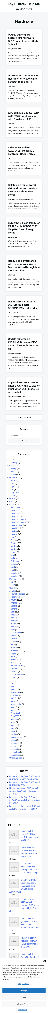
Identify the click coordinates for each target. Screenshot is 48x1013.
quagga (14, 725)
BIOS (9, 49)
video (13, 495)
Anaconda (15, 603)
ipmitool (14, 671)
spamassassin (17, 737)
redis (13, 728)
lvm (12, 555)
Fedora (14, 540)
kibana (13, 677)
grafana (14, 662)
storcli (30, 199)
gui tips (14, 549)
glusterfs (14, 659)
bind (12, 618)
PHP (13, 585)
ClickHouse (16, 633)
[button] (44, 961)
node (13, 472)
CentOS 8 (15, 516)
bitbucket (14, 621)
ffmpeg (13, 654)
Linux (10, 275)
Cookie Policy (22, 1010)
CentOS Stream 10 (19, 519)
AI (10, 460)
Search (24, 440)
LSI (9, 158)
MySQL (14, 698)
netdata (15, 695)
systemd (14, 749)
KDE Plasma (16, 674)
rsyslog (14, 734)
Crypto (12, 466)
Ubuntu (14, 573)
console (14, 534)
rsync (13, 731)
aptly (13, 612)
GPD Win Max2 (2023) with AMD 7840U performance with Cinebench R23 (23, 116)
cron (12, 537)
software (13, 600)
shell (13, 567)
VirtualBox (15, 752)
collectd (14, 639)
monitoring (15, 692)
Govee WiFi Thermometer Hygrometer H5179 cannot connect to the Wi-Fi (23, 78)
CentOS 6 (15, 510)
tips (23, 396)
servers (12, 591)
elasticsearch (16, 651)
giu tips (14, 546)
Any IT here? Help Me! (24, 4)
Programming (15, 579)
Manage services (23, 984)
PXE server (16, 561)
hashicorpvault (17, 665)
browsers (15, 627)
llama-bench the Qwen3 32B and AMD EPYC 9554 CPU (30, 957)
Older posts (22, 417)
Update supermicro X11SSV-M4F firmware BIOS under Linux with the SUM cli (23, 791)
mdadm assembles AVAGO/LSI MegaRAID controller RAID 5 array (21, 150)
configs (14, 531)
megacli (14, 689)
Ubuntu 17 (15, 576)
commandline (16, 525)
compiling (15, 528)
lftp (12, 680)
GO (12, 582)
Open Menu (25, 9)
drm (12, 645)
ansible (14, 606)
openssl (14, 710)
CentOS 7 (11, 199)
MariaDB (14, 686)
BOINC (14, 624)
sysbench (15, 743)
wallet (13, 475)
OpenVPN (15, 716)
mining (13, 469)
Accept (24, 990)
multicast (14, 558)
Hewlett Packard (18, 594)
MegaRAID (22, 199)
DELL (10, 312)
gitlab (13, 656)
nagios (13, 701)
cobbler (14, 636)
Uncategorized (15, 758)
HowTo (12, 498)
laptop (11, 124)
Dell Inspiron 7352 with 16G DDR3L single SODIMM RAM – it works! (23, 304)
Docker (14, 642)
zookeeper (15, 755)
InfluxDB (14, 668)
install (12, 501)
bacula (13, 615)
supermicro (16, 49)
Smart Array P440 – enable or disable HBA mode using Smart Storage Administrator (23, 886)
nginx (13, 707)
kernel (13, 552)
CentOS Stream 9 (18, 522)
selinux (14, 564)
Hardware (12, 86)
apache (14, 609)
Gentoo (14, 543)
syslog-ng (15, 746)
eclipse (14, 648)
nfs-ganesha (16, 704)
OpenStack (15, 713)
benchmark (15, 507)
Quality (12, 588)
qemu (13, 722)
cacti (13, 630)
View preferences (24, 1004)
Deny (24, 997)
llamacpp (15, 463)
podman (14, 719)
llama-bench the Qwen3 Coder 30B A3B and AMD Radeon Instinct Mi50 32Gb (24, 800)
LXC (13, 683)
